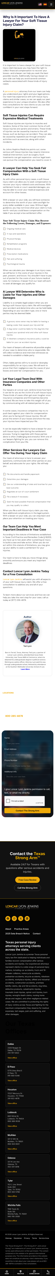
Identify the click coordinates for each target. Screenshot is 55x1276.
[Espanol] (45, 4)
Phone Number (10, 760)
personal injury (12, 91)
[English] (40, 4)
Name (7, 738)
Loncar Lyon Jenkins (12, 579)
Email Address (10, 749)
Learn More (25, 669)
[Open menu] (51, 4)
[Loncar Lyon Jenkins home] (12, 3)
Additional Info (10, 771)
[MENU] (51, 4)
